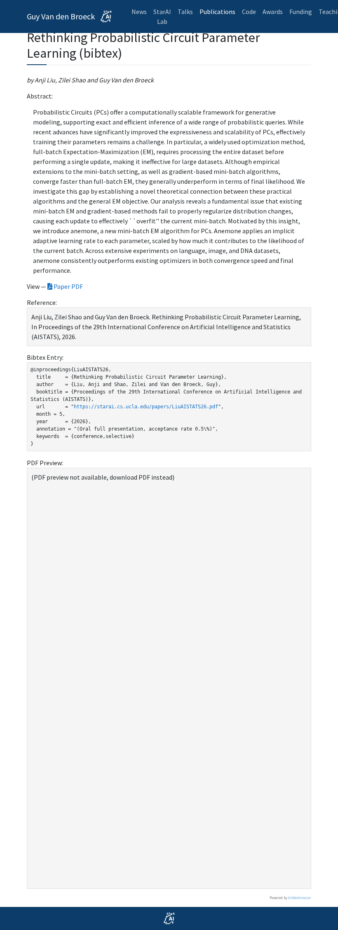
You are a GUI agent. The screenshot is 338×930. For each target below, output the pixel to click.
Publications (217, 11)
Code (249, 11)
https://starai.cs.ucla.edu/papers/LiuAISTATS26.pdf (146, 407)
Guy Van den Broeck (61, 16)
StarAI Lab (162, 16)
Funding (300, 11)
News (139, 11)
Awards (273, 11)
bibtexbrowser (299, 897)
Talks (185, 11)
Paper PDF (67, 286)
